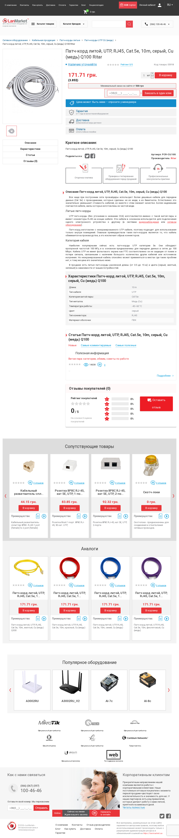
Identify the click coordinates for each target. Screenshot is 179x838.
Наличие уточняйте (82, 64)
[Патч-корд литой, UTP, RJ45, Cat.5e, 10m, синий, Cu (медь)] (110, 568)
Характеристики (30, 149)
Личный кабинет (147, 5)
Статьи (30, 155)
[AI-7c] (109, 682)
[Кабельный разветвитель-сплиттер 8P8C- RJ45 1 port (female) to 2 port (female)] (28, 466)
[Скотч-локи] (151, 466)
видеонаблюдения (149, 222)
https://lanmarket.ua (152, 833)
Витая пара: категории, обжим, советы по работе (99, 358)
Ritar (173, 158)
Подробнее (164, 375)
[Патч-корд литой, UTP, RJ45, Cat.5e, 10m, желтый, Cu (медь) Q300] (28, 568)
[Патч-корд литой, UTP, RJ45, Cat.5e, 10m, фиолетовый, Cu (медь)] (151, 568)
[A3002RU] (32, 682)
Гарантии (73, 5)
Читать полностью (134, 807)
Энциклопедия (96, 5)
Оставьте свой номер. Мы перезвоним (28, 801)
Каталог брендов (72, 24)
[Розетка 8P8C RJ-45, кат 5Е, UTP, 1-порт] (69, 466)
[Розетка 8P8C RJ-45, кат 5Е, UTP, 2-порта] (110, 466)
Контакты (24, 5)
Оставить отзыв (158, 403)
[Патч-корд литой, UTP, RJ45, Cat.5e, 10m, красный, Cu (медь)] (69, 568)
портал (130, 5)
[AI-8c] (148, 682)
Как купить (37, 5)
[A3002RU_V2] (71, 682)
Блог (83, 5)
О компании (11, 5)
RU (170, 4)
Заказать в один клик (157, 93)
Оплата (62, 5)
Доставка (50, 5)
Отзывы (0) (30, 161)
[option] (32, 86)
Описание (30, 142)
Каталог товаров (45, 24)
